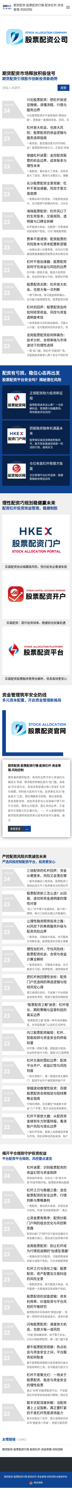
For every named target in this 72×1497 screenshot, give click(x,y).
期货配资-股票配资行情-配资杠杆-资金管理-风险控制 (32, 1449)
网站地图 (38, 1482)
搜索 (63, 88)
